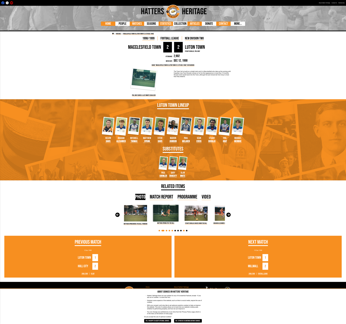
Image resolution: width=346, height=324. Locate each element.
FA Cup (92, 274)
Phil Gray (197, 51)
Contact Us (334, 3)
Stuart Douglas (189, 51)
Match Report (161, 197)
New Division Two (194, 38)
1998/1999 (148, 38)
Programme (187, 197)
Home (108, 24)
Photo (140, 197)
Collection (180, 24)
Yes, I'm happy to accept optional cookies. (158, 321)
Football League (169, 38)
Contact (223, 24)
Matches (137, 24)
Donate (209, 24)
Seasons (151, 24)
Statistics (165, 24)
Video (206, 197)
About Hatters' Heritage (324, 3)
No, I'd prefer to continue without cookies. (188, 321)
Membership (341, 3)
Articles (194, 24)
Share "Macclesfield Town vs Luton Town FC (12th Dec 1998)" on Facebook (173, 65)
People (122, 24)
